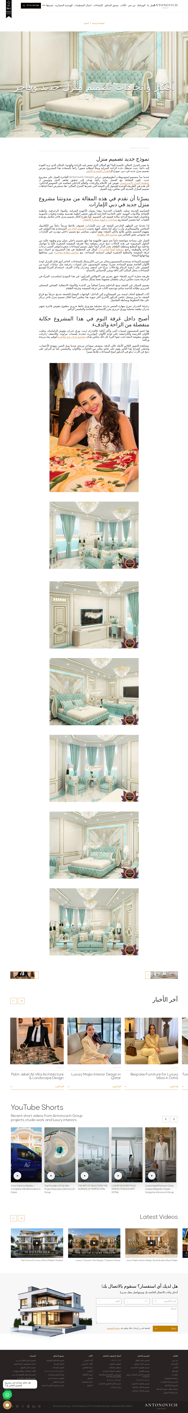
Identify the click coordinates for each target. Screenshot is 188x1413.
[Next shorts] (173, 1119)
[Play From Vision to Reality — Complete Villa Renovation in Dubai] (26, 1154)
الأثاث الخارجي (86, 1364)
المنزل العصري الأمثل (98, 171)
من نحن (175, 1360)
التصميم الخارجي (76, 229)
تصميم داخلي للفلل (142, 1360)
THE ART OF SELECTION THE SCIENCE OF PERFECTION (92, 1187)
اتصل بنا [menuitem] (151, 5)
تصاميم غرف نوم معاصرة (71, 337)
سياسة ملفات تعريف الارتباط (167, 1389)
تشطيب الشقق (115, 1364)
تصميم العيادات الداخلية (140, 1391)
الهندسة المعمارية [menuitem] (64, 5)
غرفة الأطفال (87, 1375)
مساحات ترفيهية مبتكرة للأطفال (100, 220)
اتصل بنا (175, 1375)
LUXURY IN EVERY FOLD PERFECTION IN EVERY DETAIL (124, 1189)
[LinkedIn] (33, 1406)
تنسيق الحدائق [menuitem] (112, 5)
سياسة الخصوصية (113, 1328)
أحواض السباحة (58, 1368)
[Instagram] (17, 1406)
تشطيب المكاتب (115, 1368)
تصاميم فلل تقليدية (107, 235)
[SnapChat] (28, 1406)
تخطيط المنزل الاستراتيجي (134, 183)
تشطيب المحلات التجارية (112, 1371)
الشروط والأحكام (171, 1385)
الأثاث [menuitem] (123, 5)
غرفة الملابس (87, 1368)
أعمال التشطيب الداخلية (112, 1356)
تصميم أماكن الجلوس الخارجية (110, 1384)
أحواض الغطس (58, 1382)
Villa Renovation (143, 1380)
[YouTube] (11, 1406)
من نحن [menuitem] (132, 5)
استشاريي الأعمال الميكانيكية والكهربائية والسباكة (110, 1376)
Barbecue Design (114, 1380)
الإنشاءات (174, 1364)
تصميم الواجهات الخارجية (140, 1368)
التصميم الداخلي (143, 1356)
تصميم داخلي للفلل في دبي (26, 1360)
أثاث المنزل (88, 1360)
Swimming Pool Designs (54, 1371)
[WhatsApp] (7, 1394)
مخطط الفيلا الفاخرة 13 (111, 249)
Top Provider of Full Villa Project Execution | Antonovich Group (59, 1189)
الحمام (90, 1378)
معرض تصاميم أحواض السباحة (53, 1385)
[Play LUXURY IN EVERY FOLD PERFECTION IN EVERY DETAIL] (127, 1154)
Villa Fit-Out (116, 1360)
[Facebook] (22, 1406)
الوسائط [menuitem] (141, 5)
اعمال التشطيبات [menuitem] (83, 5)
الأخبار (175, 1368)
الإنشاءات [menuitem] (98, 5)
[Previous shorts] (165, 1119)
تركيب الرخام (116, 1387)
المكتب (90, 1371)
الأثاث (90, 1356)
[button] (13, 1001)
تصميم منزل (109, 159)
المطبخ (90, 1385)
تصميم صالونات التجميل (140, 1384)
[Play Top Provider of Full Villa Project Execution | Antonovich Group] (59, 1154)
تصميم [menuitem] (50, 5)
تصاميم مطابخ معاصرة (66, 252)
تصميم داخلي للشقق (141, 1364)
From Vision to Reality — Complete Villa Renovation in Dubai (25, 1189)
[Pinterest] (39, 1406)
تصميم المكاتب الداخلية (140, 1387)
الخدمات (32, 1356)
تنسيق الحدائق (58, 1356)
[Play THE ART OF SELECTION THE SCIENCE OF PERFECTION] (93, 1154)
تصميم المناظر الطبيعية (55, 1360)
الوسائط (175, 1371)
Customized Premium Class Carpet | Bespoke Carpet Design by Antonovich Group (159, 1189)
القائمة (175, 1356)
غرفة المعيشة (87, 1382)
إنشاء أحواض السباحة (56, 1375)
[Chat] (7, 1405)
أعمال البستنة (59, 1364)
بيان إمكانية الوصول (170, 1393)
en (44, 5)
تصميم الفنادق (144, 1371)
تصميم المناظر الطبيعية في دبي (24, 1375)
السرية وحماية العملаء (169, 1382)
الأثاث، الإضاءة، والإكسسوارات (24, 1371)
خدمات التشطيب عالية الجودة (25, 1364)
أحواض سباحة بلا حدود (56, 1378)
